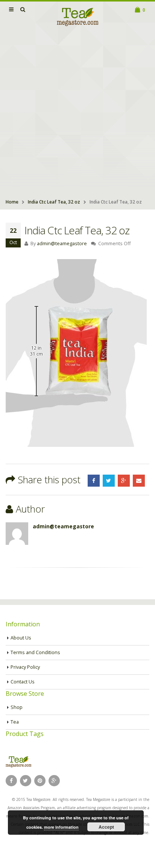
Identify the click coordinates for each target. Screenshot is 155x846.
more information (61, 827)
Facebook (94, 481)
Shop (17, 707)
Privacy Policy (25, 667)
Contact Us (23, 682)
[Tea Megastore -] (77, 16)
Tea (15, 722)
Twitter (109, 481)
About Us (21, 638)
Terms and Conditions (35, 652)
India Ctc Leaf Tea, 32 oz (54, 202)
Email (139, 481)
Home (12, 202)
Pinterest (40, 780)
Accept (106, 826)
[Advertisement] (77, 113)
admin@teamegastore (62, 243)
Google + (124, 481)
